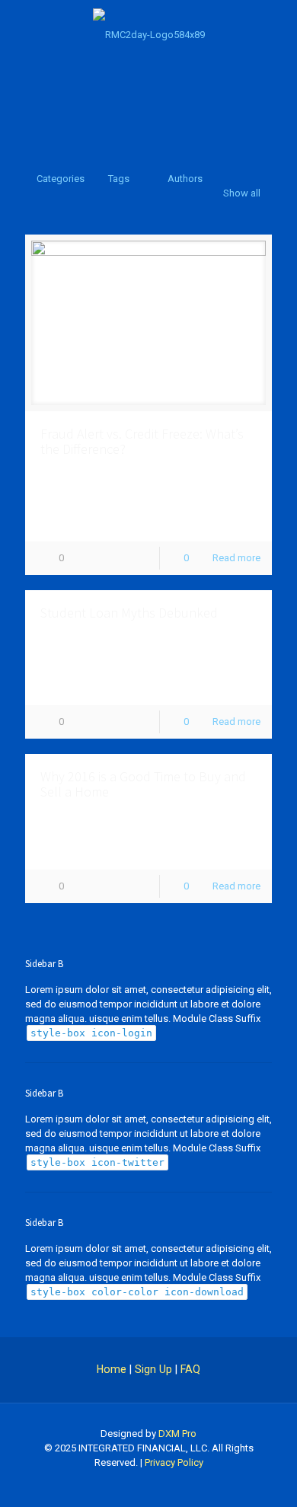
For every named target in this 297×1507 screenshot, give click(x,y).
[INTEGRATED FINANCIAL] (148, 34)
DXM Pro (177, 1433)
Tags (118, 178)
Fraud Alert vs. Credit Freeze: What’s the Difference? (142, 441)
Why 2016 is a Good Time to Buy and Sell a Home (143, 784)
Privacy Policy (174, 1462)
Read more (236, 558)
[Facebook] (149, 1484)
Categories (61, 178)
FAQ (190, 1369)
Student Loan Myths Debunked (129, 612)
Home (111, 1369)
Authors (185, 178)
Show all (241, 193)
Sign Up (153, 1369)
